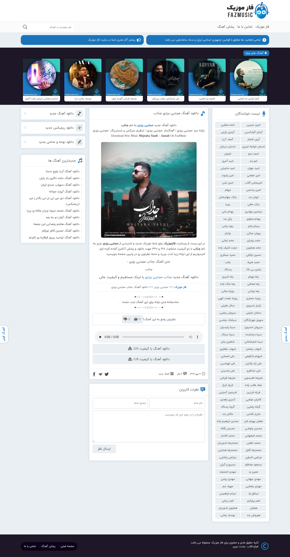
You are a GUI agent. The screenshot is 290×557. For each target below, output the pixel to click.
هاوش (253, 508)
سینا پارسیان (227, 327)
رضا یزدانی (253, 291)
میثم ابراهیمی (227, 494)
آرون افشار (253, 139)
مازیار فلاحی (253, 414)
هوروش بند (253, 515)
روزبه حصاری (253, 298)
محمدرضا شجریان (228, 443)
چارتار (228, 233)
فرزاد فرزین (253, 392)
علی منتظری (253, 371)
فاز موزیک (262, 27)
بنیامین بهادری (253, 212)
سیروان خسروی (254, 327)
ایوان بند (254, 197)
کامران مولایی (253, 400)
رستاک (228, 269)
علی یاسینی (228, 371)
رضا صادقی (253, 284)
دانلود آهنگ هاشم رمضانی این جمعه (56, 224)
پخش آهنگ (225, 27)
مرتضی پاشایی (227, 457)
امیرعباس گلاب (253, 183)
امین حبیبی (253, 125)
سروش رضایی (228, 313)
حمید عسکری (227, 255)
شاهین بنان (228, 342)
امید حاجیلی (228, 168)
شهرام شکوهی (253, 356)
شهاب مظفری (228, 349)
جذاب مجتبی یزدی (158, 277)
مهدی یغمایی (254, 486)
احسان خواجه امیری (253, 147)
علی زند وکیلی (253, 363)
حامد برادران (253, 241)
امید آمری (228, 161)
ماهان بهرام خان (253, 421)
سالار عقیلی (228, 306)
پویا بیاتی (227, 226)
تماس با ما (244, 27)
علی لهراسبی (227, 363)
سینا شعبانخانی (253, 342)
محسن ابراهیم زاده (228, 421)
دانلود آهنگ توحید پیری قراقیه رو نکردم (54, 238)
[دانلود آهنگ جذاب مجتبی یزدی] (148, 190)
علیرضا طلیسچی (253, 378)
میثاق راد (253, 494)
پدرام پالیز (253, 226)
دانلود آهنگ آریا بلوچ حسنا (62, 171)
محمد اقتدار (228, 436)
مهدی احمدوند (228, 472)
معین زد (253, 472)
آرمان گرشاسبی (254, 132)
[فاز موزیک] (248, 10)
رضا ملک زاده (227, 284)
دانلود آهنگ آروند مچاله (64, 192)
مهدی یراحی (228, 479)
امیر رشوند (228, 176)
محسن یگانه (228, 429)
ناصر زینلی (228, 501)
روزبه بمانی (227, 291)
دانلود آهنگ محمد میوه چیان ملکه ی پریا (53, 211)
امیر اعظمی (253, 176)
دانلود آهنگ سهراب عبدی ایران (60, 185)
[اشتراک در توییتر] (106, 374)
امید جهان (253, 168)
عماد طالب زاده (253, 385)
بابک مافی (253, 204)
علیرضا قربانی (227, 378)
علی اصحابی (228, 356)
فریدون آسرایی (228, 392)
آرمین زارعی (228, 132)
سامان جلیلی (253, 313)
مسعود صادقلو (253, 465)
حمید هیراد (253, 262)
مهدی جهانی (253, 479)
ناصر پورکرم (253, 501)
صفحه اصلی (67, 546)
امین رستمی (253, 190)
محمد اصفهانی (253, 436)
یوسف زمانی (228, 515)
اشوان (227, 154)
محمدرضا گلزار (254, 450)
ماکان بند (227, 414)
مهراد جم (227, 486)
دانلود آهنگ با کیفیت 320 (150, 349)
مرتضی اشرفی (253, 457)
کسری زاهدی (227, 400)
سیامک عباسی (228, 320)
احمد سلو (253, 154)
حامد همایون (253, 248)
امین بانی (227, 183)
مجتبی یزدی (161, 287)
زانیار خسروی (253, 306)
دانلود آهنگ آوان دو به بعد (62, 217)
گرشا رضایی (253, 407)
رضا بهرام (253, 277)
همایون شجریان (227, 508)
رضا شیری (228, 277)
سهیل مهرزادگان (253, 320)
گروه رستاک (228, 407)
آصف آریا (227, 139)
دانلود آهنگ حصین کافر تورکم (60, 231)
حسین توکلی (253, 255)
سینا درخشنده (253, 335)
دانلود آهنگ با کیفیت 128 (150, 359)
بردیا (227, 204)
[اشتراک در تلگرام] (100, 374)
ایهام (228, 190)
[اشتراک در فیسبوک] (94, 374)
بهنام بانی (228, 212)
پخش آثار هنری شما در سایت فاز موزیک (111, 40)
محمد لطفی (253, 443)
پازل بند (227, 219)
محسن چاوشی (253, 429)
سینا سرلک (227, 335)
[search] (25, 27)
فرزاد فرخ (227, 385)
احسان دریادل (227, 147)
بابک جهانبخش (228, 197)
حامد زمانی (228, 241)
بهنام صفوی (253, 219)
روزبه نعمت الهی (228, 298)
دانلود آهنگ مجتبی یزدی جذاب (176, 113)
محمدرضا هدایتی (228, 450)
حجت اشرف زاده (227, 248)
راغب (228, 262)
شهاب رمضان (253, 349)
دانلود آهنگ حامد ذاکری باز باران (59, 178)
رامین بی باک (253, 269)
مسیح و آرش (227, 465)
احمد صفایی (228, 125)
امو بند (253, 161)
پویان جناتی (253, 233)
